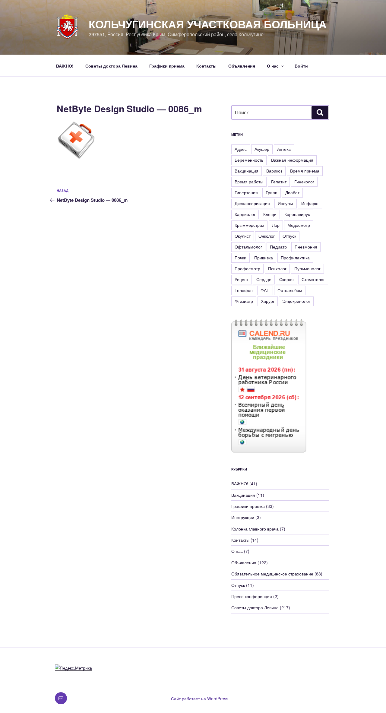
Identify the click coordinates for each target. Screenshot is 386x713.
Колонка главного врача (255, 529)
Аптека (284, 149)
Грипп (271, 192)
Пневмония (306, 247)
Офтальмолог (248, 247)
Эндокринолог (296, 301)
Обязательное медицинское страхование (272, 574)
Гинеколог (304, 182)
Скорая (286, 279)
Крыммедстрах (249, 225)
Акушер (262, 149)
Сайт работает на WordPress (199, 699)
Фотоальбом (289, 290)
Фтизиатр (244, 301)
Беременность (249, 160)
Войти (301, 66)
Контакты (206, 66)
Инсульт (285, 203)
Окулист (243, 236)
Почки (240, 258)
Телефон (244, 290)
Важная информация (292, 160)
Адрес (241, 149)
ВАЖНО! (65, 66)
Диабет (292, 192)
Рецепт (241, 279)
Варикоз (274, 171)
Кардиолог (245, 214)
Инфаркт (310, 203)
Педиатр (278, 247)
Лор (276, 225)
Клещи (270, 214)
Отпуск (289, 236)
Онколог (266, 236)
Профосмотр (247, 268)
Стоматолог (313, 279)
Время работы (249, 182)
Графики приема (167, 66)
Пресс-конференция (251, 596)
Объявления (241, 66)
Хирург (267, 301)
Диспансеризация (252, 203)
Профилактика (295, 258)
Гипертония (246, 192)
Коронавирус (297, 214)
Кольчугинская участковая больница (208, 24)
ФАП (265, 290)
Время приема (304, 171)
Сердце (263, 279)
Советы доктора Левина (111, 66)
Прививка (263, 258)
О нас (273, 66)
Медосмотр (298, 225)
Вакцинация (246, 171)
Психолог (277, 268)
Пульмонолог (307, 268)
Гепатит (278, 182)
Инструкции (242, 517)
